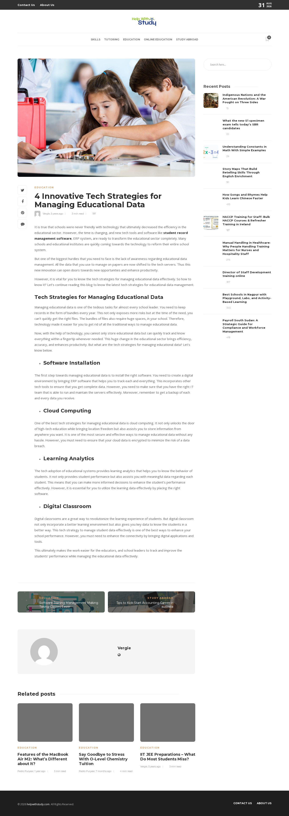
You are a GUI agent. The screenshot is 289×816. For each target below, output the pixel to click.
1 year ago (39, 771)
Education (131, 39)
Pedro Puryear (25, 771)
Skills (95, 39)
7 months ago (103, 771)
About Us (47, 5)
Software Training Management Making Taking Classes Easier (68, 605)
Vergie (46, 213)
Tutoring (111, 39)
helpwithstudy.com (38, 804)
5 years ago (57, 213)
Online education (158, 39)
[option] (45, 737)
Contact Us (26, 5)
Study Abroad (187, 39)
